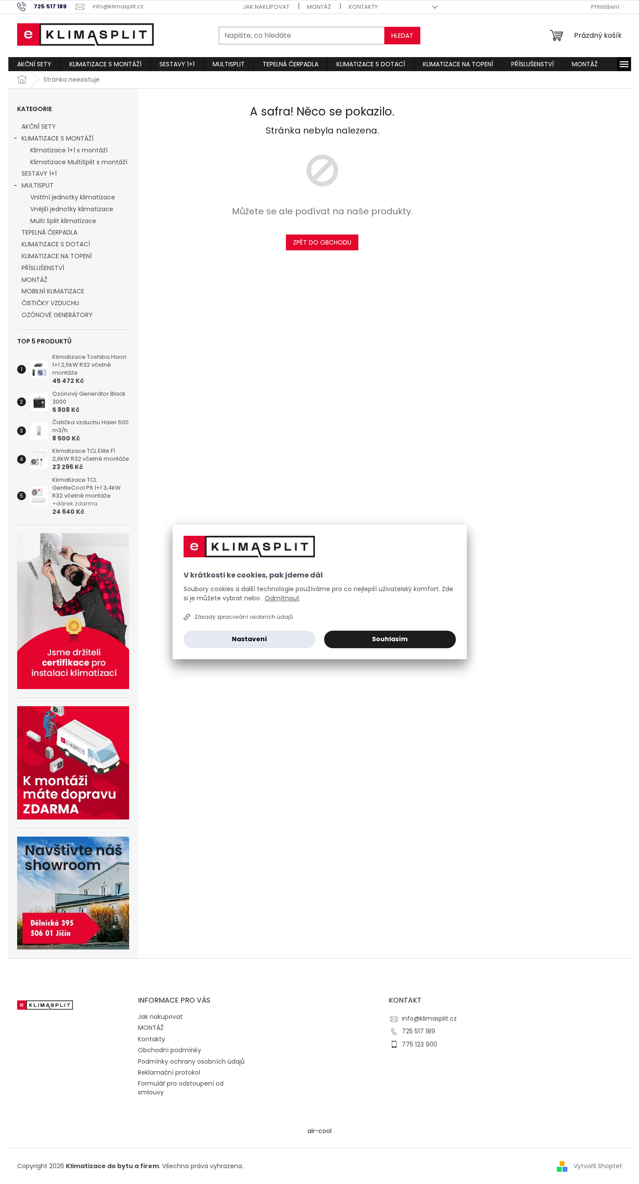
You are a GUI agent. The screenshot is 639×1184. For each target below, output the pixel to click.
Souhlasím (390, 639)
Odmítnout (282, 598)
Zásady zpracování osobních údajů (244, 617)
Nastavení (249, 639)
